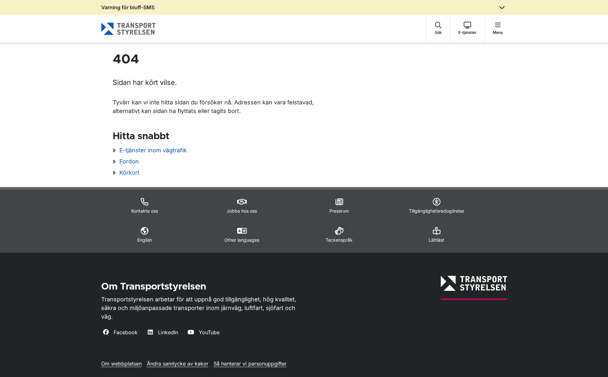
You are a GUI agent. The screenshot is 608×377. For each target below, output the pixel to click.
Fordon (129, 161)
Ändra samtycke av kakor (177, 363)
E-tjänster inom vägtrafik (153, 150)
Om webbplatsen (121, 363)
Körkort (129, 172)
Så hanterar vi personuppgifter (250, 363)
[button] (438, 29)
